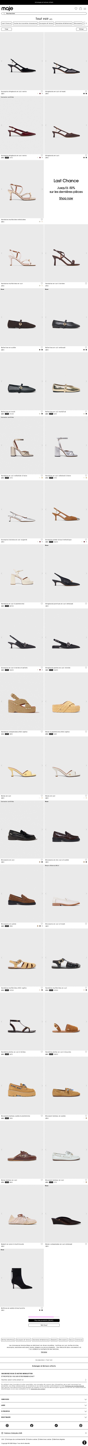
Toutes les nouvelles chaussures (25, 23)
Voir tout (44, 1325)
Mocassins (78, 23)
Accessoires (40, 1360)
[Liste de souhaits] (42, 91)
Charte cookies (32, 1439)
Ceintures (78, 1340)
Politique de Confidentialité (74, 1386)
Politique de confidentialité (15, 1439)
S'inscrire (85, 1380)
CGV (2, 1439)
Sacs (71, 1340)
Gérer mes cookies (45, 1439)
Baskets (54, 1340)
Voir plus (44, 1352)
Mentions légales (59, 1439)
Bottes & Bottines (8, 1340)
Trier (6, 29)
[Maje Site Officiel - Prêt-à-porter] (7, 8)
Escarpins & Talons (46, 23)
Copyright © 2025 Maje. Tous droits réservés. (15, 1443)
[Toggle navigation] (85, 9)
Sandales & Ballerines (64, 23)
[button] (76, 8)
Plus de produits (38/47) (44, 1320)
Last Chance (6, 23)
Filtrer (81, 29)
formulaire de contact (38, 1389)
